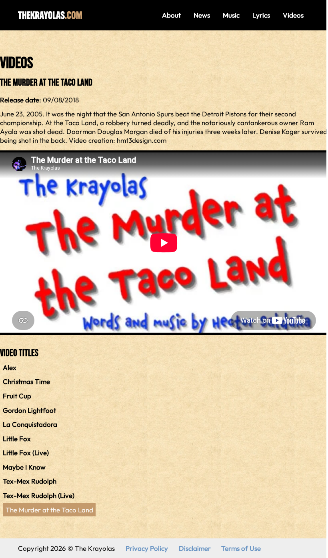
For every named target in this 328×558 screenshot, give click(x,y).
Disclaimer (195, 548)
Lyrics (261, 15)
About (171, 15)
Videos (293, 15)
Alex (9, 367)
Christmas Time (26, 381)
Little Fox (17, 438)
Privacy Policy (147, 548)
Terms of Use (241, 548)
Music (231, 15)
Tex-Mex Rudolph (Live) (38, 495)
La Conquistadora (30, 424)
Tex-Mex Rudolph (29, 481)
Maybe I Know (24, 467)
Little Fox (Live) (26, 452)
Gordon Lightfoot (29, 410)
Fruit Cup (17, 396)
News (202, 15)
